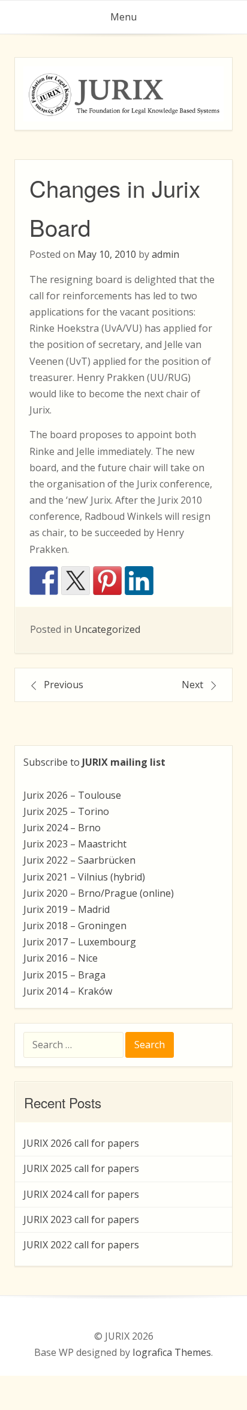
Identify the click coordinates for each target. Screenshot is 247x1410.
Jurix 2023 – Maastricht (74, 843)
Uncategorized (107, 629)
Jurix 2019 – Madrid (66, 909)
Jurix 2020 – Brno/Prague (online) (98, 893)
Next (192, 684)
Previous (63, 684)
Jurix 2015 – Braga (64, 974)
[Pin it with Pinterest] (107, 580)
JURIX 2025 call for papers (81, 1168)
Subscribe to (94, 762)
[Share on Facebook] (43, 580)
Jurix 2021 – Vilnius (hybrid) (84, 877)
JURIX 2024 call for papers (81, 1194)
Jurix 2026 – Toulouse (72, 795)
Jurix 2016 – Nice (60, 958)
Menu (123, 16)
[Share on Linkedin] (139, 580)
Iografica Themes (171, 1352)
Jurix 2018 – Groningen (74, 925)
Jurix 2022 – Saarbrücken (79, 860)
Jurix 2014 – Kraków (67, 991)
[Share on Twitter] (75, 580)
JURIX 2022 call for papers (81, 1244)
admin (165, 254)
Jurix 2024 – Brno (62, 827)
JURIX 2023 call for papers (81, 1219)
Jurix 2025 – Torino (66, 811)
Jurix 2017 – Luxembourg (79, 941)
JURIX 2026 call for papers (81, 1143)
